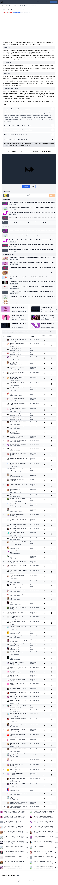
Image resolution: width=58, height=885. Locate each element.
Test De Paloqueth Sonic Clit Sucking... (16, 431)
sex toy (18, 875)
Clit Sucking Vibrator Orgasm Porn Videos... (18, 622)
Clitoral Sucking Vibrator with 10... (18, 417)
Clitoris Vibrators (14, 547)
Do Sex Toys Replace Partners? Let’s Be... (18, 474)
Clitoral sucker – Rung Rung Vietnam (17, 662)
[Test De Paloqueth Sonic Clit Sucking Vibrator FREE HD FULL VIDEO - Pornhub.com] (5, 273)
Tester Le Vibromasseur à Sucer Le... (18, 806)
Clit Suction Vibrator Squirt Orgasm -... (18, 509)
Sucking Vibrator (12, 204)
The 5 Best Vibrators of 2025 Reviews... (17, 515)
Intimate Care (26, 303)
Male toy (39, 2)
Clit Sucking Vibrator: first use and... (18, 528)
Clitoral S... (12, 671)
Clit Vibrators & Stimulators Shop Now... (18, 448)
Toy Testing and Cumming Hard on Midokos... (18, 454)
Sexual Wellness (20, 303)
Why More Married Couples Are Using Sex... (17, 779)
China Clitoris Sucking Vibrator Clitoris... (17, 404)
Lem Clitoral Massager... (16, 632)
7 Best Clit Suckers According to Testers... (17, 344)
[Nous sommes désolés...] (5, 208)
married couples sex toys (16, 781)
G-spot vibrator (13, 578)
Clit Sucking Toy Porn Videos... (17, 348)
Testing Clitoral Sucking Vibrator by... (18, 749)
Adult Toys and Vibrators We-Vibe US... (18, 399)
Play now (52, 195)
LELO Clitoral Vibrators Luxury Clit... (18, 667)
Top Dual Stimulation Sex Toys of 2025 (18, 714)
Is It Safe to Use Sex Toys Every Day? (18, 640)
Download (54, 2)
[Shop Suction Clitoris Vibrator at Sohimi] (5, 258)
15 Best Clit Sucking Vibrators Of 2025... (18, 464)
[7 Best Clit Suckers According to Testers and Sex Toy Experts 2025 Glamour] (5, 277)
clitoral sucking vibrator (16, 350)
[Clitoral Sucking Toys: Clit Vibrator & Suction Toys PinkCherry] (5, 218)
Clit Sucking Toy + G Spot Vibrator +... (18, 422)
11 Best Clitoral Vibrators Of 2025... (18, 789)
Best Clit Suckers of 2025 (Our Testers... (17, 373)
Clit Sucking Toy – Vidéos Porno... (18, 537)
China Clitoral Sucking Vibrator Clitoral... (17, 367)
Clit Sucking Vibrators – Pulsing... (18, 709)
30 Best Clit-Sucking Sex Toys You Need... (18, 607)
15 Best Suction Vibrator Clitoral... (18, 440)
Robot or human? (14, 494)
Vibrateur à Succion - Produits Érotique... (17, 684)
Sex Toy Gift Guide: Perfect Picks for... (17, 754)
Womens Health (13, 303)
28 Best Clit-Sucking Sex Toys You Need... (18, 499)
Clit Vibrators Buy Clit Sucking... (17, 590)
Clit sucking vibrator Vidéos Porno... (18, 636)
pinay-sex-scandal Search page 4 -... (18, 413)
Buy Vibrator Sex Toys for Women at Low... (18, 797)
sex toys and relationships (16, 476)
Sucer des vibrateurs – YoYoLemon (18, 444)
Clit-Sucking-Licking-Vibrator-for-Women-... (18, 357)
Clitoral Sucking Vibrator (14, 288)
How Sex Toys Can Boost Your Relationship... (17, 479)
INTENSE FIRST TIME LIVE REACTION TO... (18, 485)
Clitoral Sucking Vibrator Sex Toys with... (18, 735)
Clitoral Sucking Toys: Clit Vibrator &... (18, 409)
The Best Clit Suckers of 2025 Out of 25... (18, 784)
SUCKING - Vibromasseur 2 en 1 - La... (18, 551)
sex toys (12, 481)
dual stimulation (14, 716)
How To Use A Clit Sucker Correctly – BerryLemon (41, 151)
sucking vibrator (8, 5)
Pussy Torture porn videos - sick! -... (18, 561)
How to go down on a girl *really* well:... (18, 542)
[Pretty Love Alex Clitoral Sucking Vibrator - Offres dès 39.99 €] (5, 213)
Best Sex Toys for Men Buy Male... (18, 594)
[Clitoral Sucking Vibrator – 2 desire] (5, 287)
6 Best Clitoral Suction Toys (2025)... (18, 705)
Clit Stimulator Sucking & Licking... (18, 612)
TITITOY (29, 195)
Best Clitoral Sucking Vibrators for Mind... (18, 627)
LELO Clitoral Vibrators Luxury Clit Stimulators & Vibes (16, 151)
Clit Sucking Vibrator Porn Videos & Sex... (18, 571)
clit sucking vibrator (15, 341)
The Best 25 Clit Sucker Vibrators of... (18, 520)
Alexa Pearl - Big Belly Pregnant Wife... (17, 652)
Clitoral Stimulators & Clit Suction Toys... (18, 469)
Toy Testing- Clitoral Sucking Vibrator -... (19, 602)
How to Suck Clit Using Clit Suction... (18, 793)
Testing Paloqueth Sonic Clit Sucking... (16, 362)
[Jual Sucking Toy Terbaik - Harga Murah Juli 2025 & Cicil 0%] (5, 222)
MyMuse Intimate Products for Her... (18, 598)
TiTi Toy (29, 194)
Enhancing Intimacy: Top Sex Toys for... (18, 724)
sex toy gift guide (14, 756)
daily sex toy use (14, 641)
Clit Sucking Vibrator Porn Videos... (18, 427)
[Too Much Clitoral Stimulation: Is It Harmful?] (5, 302)
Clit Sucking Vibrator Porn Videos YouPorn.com (25, 5)
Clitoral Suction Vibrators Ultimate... (18, 679)
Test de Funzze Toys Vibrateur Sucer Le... (18, 566)
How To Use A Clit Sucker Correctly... (18, 696)
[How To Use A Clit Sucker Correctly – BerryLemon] (5, 263)
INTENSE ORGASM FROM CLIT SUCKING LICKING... (17, 378)
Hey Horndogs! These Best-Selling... (18, 692)
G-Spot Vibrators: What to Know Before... (17, 576)
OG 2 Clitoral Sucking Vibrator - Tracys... (17, 533)
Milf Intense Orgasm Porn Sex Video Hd (18, 459)
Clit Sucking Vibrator (14, 259)
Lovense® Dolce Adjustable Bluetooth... (16, 774)
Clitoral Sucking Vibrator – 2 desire (18, 352)
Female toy (46, 2)
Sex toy (32, 2)
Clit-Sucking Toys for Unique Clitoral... (17, 617)
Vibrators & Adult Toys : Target (17, 739)
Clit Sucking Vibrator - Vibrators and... (17, 556)
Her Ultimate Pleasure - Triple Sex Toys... (18, 730)
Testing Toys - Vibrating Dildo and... (18, 339)
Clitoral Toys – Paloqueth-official (17, 436)
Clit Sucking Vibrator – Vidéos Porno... (17, 383)
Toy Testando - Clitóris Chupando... (18, 648)
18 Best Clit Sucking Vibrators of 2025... (17, 585)
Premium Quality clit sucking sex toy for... (18, 701)
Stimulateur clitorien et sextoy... (17, 581)
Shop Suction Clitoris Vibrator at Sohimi (17, 759)
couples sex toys (14, 726)
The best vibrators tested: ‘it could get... (18, 504)
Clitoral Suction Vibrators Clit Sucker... (17, 388)
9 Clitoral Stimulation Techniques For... (18, 393)
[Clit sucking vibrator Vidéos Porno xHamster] (5, 297)
